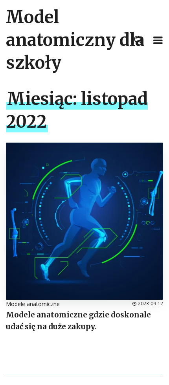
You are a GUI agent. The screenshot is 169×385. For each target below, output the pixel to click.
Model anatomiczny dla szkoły (75, 40)
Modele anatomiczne (33, 304)
